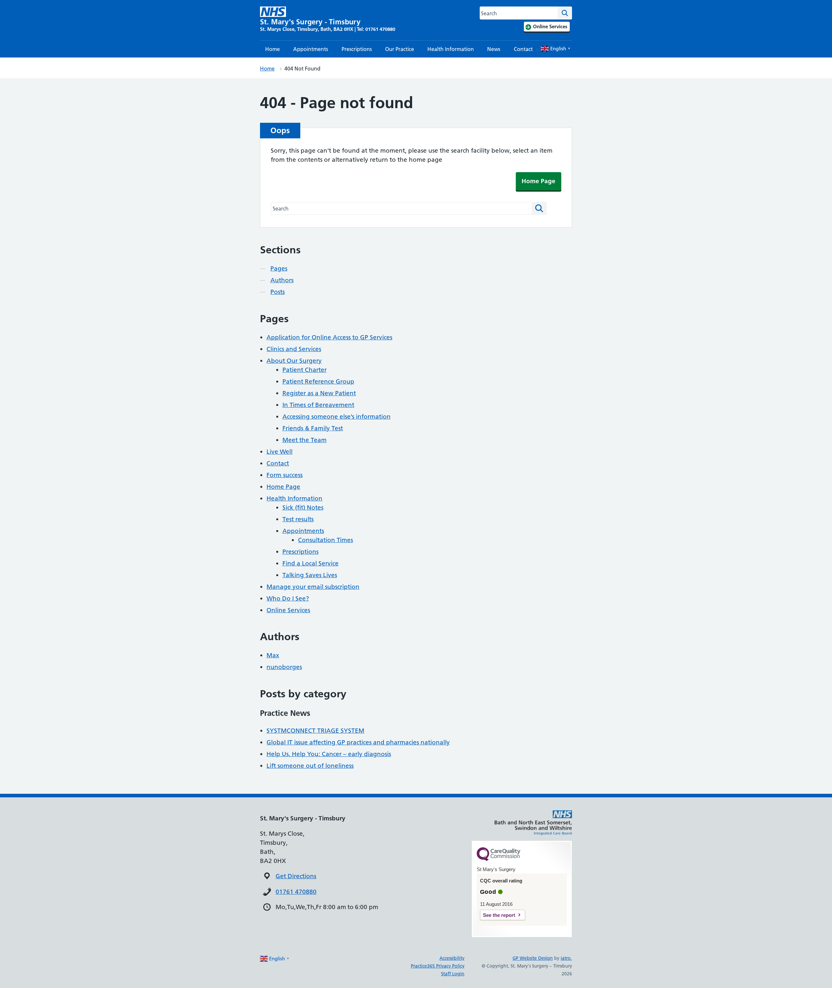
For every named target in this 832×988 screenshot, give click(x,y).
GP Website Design (533, 958)
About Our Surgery (294, 360)
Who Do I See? (287, 598)
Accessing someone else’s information (336, 416)
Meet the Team (304, 440)
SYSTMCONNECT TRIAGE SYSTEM (315, 730)
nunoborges (284, 667)
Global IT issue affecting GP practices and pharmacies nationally (358, 742)
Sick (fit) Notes (302, 507)
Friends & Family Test (312, 428)
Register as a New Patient (319, 393)
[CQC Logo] (498, 859)
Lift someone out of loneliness (310, 765)
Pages (278, 268)
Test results (298, 519)
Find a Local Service (310, 563)
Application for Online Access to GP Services (329, 337)
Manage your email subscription (312, 586)
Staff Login (452, 974)
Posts (277, 292)
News (493, 49)
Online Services (288, 610)
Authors (281, 280)
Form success (284, 475)
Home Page (538, 181)
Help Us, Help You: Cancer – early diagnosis (328, 754)
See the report (499, 915)
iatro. (566, 958)
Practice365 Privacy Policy (437, 966)
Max (272, 655)
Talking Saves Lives (309, 575)
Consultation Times (325, 540)
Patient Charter (304, 370)
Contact (523, 49)
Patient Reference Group (318, 381)
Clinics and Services (293, 349)
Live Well (279, 451)
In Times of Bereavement (318, 405)
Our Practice (399, 49)
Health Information (450, 49)
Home (272, 49)
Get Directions (296, 876)
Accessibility (451, 958)
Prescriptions (357, 49)
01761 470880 (296, 891)
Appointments (310, 49)
